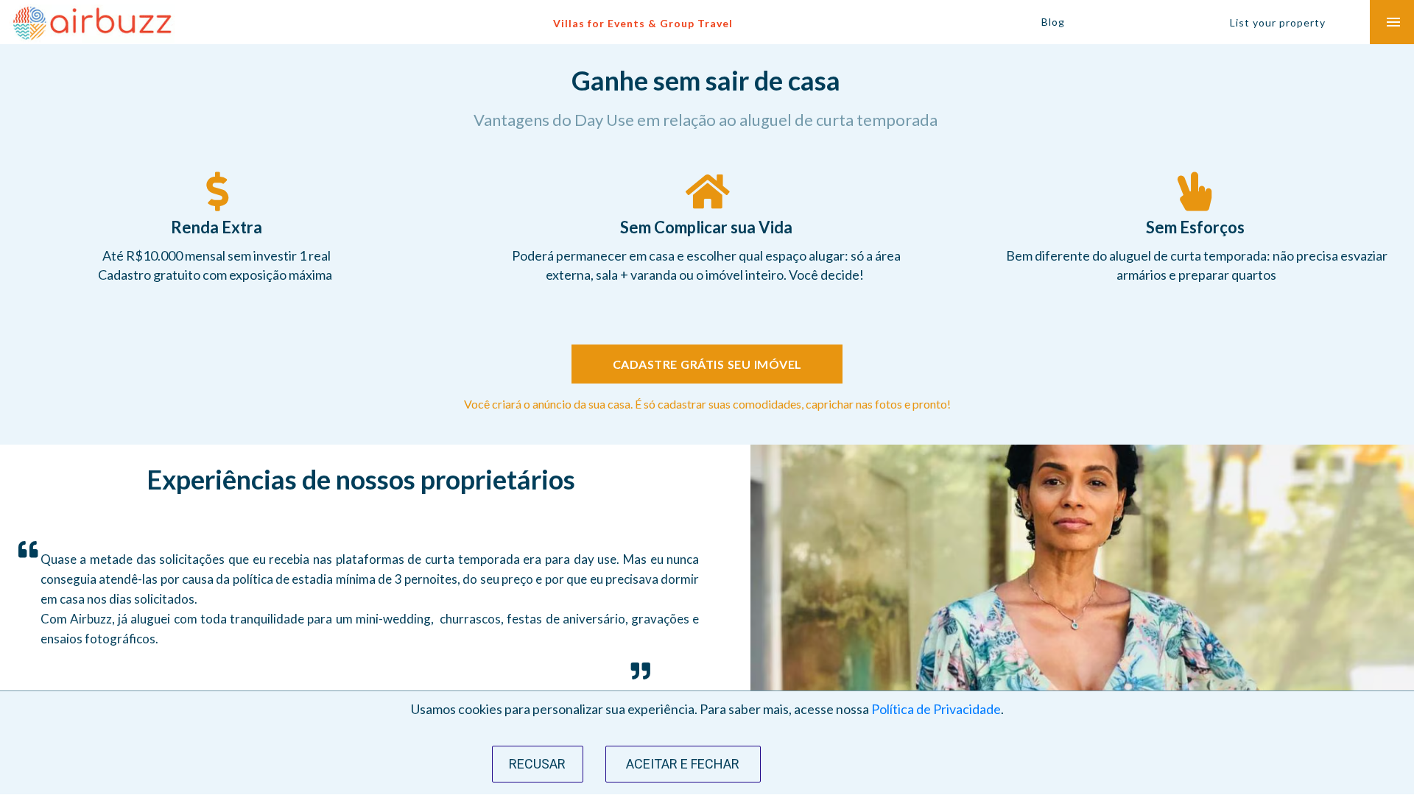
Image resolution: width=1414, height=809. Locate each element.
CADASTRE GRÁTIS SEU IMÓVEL (707, 364)
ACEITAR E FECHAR (682, 763)
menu (1393, 22)
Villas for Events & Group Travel (643, 23)
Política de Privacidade (936, 709)
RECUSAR (537, 763)
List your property (1278, 22)
